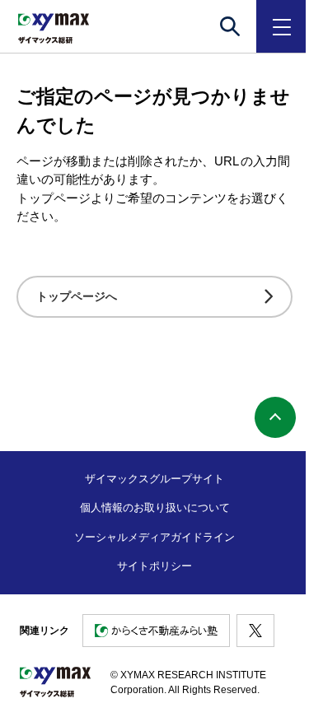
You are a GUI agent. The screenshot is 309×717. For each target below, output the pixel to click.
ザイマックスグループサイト (154, 479)
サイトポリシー (154, 566)
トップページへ (76, 296)
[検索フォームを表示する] (230, 26)
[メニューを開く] (282, 26)
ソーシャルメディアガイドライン (154, 537)
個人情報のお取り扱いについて (155, 507)
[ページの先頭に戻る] (275, 417)
